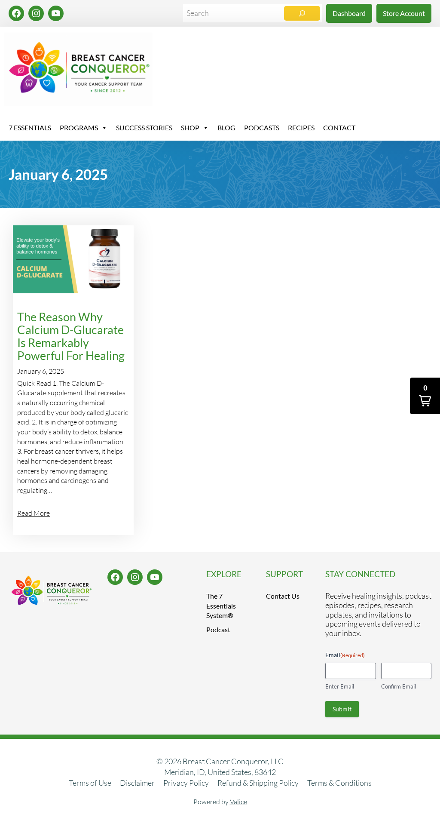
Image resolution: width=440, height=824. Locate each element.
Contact (339, 127)
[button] (425, 396)
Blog (226, 127)
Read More (33, 513)
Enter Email (339, 686)
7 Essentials (30, 127)
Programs (79, 127)
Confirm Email (398, 686)
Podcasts (261, 127)
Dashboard (349, 13)
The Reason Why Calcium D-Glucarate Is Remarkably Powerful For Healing (71, 336)
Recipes (301, 127)
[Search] (302, 13)
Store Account (404, 13)
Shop (190, 127)
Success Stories (144, 127)
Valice (238, 801)
